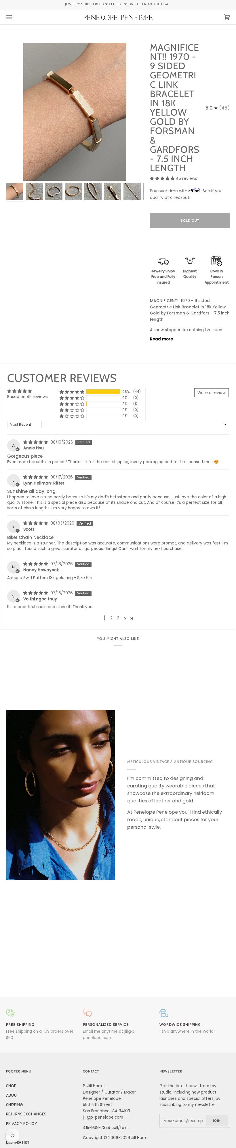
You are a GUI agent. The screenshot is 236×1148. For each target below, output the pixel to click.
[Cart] (221, 17)
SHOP (11, 1086)
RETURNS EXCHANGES (26, 1114)
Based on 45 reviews (27, 396)
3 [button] (118, 618)
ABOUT (12, 1095)
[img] (36, 442)
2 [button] (111, 618)
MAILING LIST (17, 1142)
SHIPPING (14, 1105)
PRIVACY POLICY (21, 1123)
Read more (161, 339)
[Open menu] (14, 17)
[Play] (75, 165)
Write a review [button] (211, 392)
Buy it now (190, 245)
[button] (163, 178)
